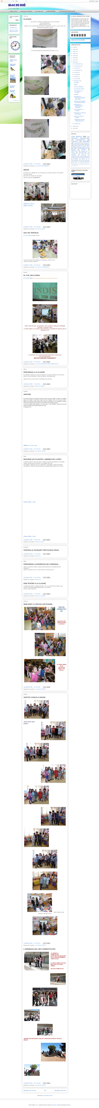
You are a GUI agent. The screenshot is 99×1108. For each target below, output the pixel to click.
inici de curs (87, 164)
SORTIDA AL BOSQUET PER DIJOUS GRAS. (41, 550)
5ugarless (54, 1105)
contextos (73, 164)
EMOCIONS (86, 157)
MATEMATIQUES (83, 152)
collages (34, 501)
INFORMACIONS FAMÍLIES (77, 156)
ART (81, 157)
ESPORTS (75, 159)
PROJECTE (86, 143)
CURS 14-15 (38, 386)
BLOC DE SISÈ (17, 5)
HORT (42, 541)
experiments (86, 161)
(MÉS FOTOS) (28, 205)
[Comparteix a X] (46, 164)
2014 (74, 128)
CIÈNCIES (86, 144)
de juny (76, 72)
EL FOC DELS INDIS (32, 275)
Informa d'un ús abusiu (78, 40)
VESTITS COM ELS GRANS (34, 697)
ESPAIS (75, 145)
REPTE (83, 159)
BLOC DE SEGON (12, 86)
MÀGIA (26, 170)
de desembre (77, 63)
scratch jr (74, 165)
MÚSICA (73, 149)
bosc (74, 161)
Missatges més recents (30, 1090)
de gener (76, 123)
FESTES (44, 689)
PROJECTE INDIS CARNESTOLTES (50, 363)
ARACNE (27, 394)
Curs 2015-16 (38, 165)
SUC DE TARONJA (31, 233)
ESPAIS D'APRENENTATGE (80, 148)
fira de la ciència (80, 164)
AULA (82, 145)
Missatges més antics (60, 1090)
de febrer (76, 80)
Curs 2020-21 (76, 137)
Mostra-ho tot (16, 100)
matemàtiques (74, 153)
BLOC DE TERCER (12, 91)
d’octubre (76, 68)
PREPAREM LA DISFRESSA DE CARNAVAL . (41, 564)
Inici (45, 1090)
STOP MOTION (78, 144)
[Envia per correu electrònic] (43, 164)
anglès (88, 160)
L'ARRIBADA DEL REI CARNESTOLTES (39, 949)
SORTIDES (86, 141)
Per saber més (39, 11)
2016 (74, 62)
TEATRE (44, 451)
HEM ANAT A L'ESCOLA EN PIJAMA (38, 604)
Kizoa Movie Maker (33, 445)
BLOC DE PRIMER (12, 76)
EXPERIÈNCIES (45, 165)
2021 (74, 51)
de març (76, 78)
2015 (74, 126)
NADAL (75, 147)
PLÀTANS (27, 19)
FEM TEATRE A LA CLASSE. (35, 583)
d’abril (75, 76)
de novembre (77, 66)
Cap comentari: (37, 163)
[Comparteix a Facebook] (48, 164)
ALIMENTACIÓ (13, 27)
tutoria (82, 153)
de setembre (77, 70)
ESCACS (84, 155)
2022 (74, 49)
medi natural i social (84, 147)
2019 (74, 55)
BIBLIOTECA (74, 151)
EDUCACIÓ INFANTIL (13, 65)
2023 (74, 47)
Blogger (68, 1105)
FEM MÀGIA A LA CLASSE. (34, 372)
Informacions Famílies (26, 11)
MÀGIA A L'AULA (29, 203)
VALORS (83, 160)
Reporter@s (75, 157)
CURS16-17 (74, 141)
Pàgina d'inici (13, 11)
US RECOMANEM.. (51, 11)
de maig (76, 74)
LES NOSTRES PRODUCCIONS (67, 11)
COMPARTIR (77, 143)
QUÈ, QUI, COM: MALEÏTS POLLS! (14, 31)
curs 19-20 (79, 161)
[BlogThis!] (45, 164)
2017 (74, 60)
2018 (74, 57)
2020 (74, 53)
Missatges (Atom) (48, 1095)
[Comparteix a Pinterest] (49, 164)
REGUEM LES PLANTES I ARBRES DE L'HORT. (43, 459)
